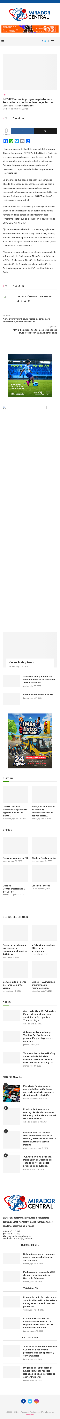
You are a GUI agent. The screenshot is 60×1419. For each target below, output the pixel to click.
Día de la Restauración (44, 858)
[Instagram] (48, 41)
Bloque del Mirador (15, 917)
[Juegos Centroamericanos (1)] (30, 355)
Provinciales (30, 1288)
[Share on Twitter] (16, 118)
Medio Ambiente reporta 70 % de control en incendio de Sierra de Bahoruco (39, 1275)
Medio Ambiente (30, 1245)
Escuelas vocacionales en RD (38, 694)
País (4, 95)
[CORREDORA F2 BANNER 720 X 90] (30, 26)
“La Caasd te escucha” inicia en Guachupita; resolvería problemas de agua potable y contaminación (40, 1351)
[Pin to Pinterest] (19, 118)
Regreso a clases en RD (15, 858)
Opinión (7, 830)
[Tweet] (45, 131)
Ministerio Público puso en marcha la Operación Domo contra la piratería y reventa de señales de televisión (38, 1090)
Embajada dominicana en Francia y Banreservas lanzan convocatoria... (43, 811)
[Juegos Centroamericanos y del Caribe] (15, 873)
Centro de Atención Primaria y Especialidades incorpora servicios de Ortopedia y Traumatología (39, 1016)
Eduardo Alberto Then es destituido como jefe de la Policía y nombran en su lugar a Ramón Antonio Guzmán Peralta (39, 1138)
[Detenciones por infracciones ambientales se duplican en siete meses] (11, 1258)
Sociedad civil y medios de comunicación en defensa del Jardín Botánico (39, 679)
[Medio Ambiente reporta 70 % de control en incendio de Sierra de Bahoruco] (11, 1276)
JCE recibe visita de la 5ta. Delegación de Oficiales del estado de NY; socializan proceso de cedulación (37, 1161)
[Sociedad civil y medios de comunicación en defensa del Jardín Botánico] (11, 681)
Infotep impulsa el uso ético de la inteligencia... (43, 948)
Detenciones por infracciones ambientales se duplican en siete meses (39, 1257)
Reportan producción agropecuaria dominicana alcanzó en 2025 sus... (15, 950)
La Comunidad (30, 1337)
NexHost (30, 1415)
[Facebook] (42, 41)
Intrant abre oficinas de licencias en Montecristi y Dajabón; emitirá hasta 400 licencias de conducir (38, 1323)
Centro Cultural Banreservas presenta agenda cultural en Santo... (15, 811)
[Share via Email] (23, 118)
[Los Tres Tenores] (44, 873)
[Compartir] (22, 131)
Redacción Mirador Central (23, 106)
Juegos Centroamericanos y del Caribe (14, 888)
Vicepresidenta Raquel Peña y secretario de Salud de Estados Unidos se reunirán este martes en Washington (39, 1058)
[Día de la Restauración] (44, 845)
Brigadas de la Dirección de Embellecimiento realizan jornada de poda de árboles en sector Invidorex (39, 1372)
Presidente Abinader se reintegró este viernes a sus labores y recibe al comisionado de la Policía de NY (40, 1114)
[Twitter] (45, 41)
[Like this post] (8, 118)
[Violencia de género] (30, 649)
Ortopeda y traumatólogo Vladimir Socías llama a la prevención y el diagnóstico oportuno (38, 1037)
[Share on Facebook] (13, 118)
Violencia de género (21, 662)
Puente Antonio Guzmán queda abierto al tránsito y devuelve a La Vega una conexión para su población (40, 1302)
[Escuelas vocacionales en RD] (11, 699)
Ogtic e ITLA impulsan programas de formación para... (43, 985)
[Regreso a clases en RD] (15, 845)
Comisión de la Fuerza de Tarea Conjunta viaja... (14, 985)
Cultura (8, 778)
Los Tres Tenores (41, 885)
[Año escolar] (30, 714)
